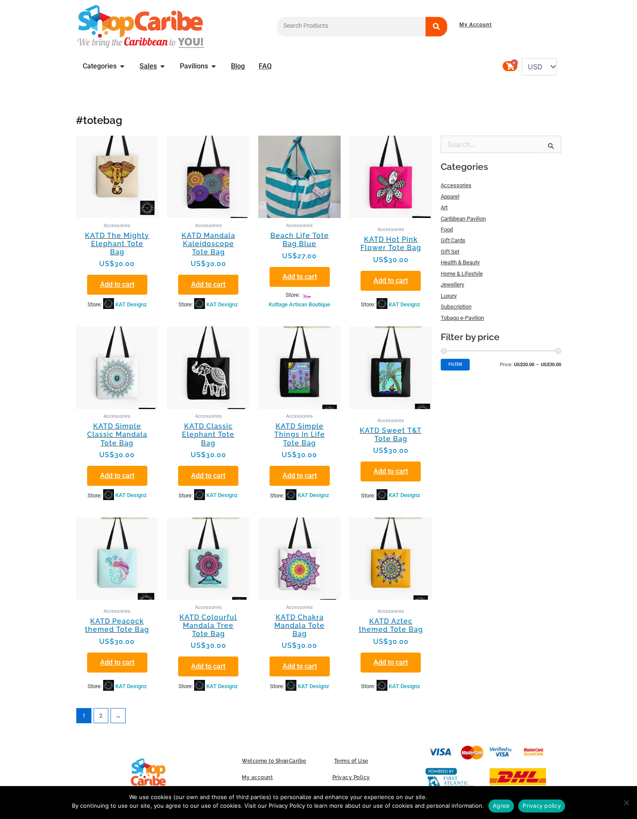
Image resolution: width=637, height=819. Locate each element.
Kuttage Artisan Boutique (299, 304)
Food (447, 229)
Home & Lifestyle (462, 273)
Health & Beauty (460, 262)
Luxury (449, 295)
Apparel (450, 196)
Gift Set (450, 251)
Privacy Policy (351, 777)
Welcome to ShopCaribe (274, 761)
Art (444, 207)
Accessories (456, 185)
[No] (626, 802)
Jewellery (452, 284)
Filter (455, 364)
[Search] (436, 26)
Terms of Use (351, 761)
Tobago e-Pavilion (462, 318)
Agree (501, 805)
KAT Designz (131, 304)
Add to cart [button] (117, 284)
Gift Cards (453, 240)
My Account (475, 25)
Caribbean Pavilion (463, 218)
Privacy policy (542, 805)
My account (257, 777)
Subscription (456, 306)
